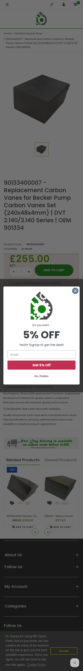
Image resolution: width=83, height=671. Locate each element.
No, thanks (41, 376)
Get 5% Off (41, 365)
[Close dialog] (75, 291)
